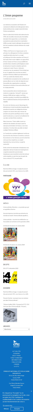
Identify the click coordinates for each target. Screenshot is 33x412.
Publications (16, 362)
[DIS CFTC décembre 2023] (10, 277)
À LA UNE (6, 165)
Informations (17, 360)
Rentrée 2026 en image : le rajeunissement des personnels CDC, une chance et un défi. (15, 170)
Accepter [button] (17, 408)
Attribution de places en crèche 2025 (14, 225)
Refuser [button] (6, 408)
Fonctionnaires (16, 358)
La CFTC (16, 366)
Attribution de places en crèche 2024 (14, 244)
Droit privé (16, 355)
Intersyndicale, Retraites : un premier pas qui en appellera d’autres (16, 208)
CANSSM (16, 364)
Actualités (16, 351)
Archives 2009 (12, 18)
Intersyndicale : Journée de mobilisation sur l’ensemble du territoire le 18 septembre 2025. (16, 220)
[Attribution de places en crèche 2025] (10, 234)
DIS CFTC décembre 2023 (10, 268)
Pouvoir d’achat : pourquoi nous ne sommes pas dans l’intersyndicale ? (15, 299)
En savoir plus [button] (7, 405)
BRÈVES (6, 203)
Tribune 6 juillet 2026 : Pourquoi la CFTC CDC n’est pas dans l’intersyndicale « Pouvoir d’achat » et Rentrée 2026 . (16, 306)
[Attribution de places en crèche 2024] (10, 253)
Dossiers (16, 353)
